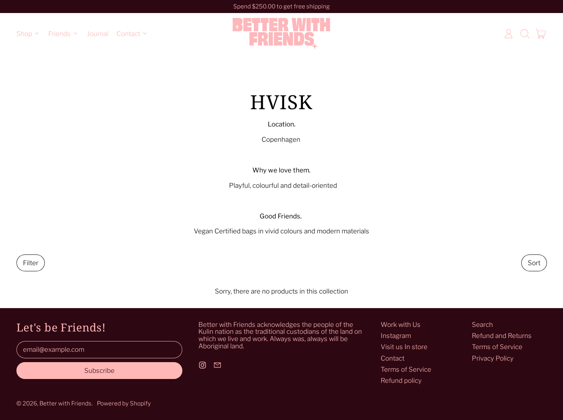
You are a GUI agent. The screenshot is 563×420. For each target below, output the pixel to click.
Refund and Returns (502, 336)
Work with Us (401, 324)
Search (482, 324)
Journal (97, 33)
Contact (392, 358)
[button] (524, 33)
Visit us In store (404, 347)
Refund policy (401, 380)
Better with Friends (65, 403)
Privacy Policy (493, 358)
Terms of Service (406, 369)
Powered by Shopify (124, 403)
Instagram (396, 336)
